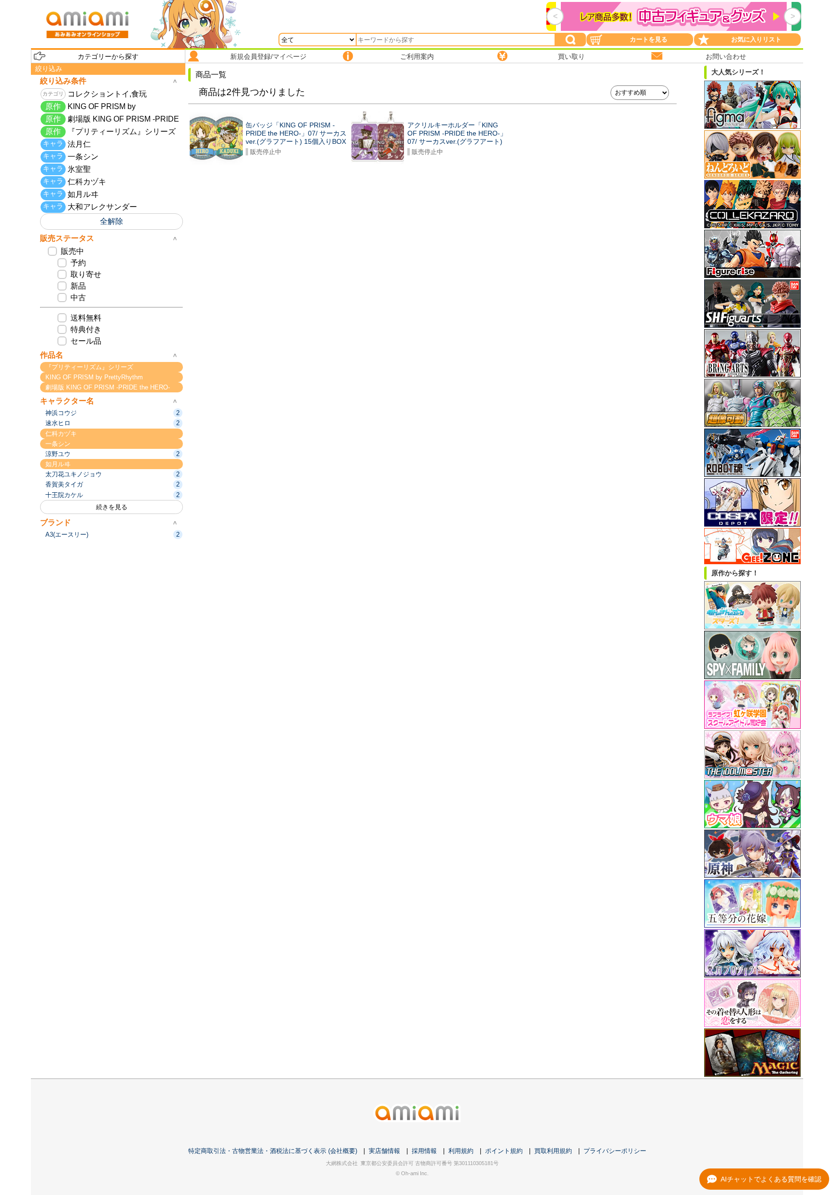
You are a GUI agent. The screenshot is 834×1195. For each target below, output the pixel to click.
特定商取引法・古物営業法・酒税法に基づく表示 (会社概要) (272, 1150)
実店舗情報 (384, 1150)
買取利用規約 (553, 1150)
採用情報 (424, 1150)
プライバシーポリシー (615, 1150)
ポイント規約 (504, 1150)
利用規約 (460, 1150)
